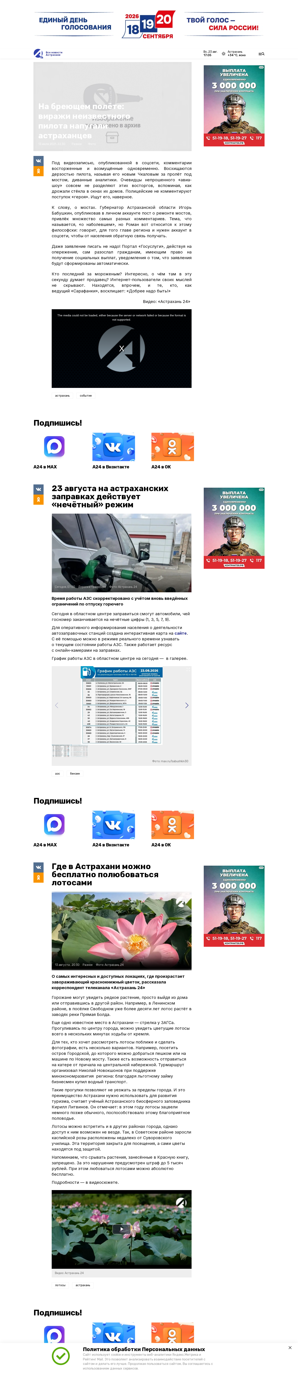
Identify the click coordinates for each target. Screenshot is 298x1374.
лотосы (60, 1285)
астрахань (62, 395)
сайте (181, 633)
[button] (187, 705)
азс (57, 773)
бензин (75, 773)
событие (86, 395)
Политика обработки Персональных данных (144, 1349)
